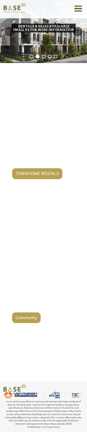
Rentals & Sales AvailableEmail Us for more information (43, 28)
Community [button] (26, 317)
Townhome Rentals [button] (37, 173)
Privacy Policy (52, 427)
